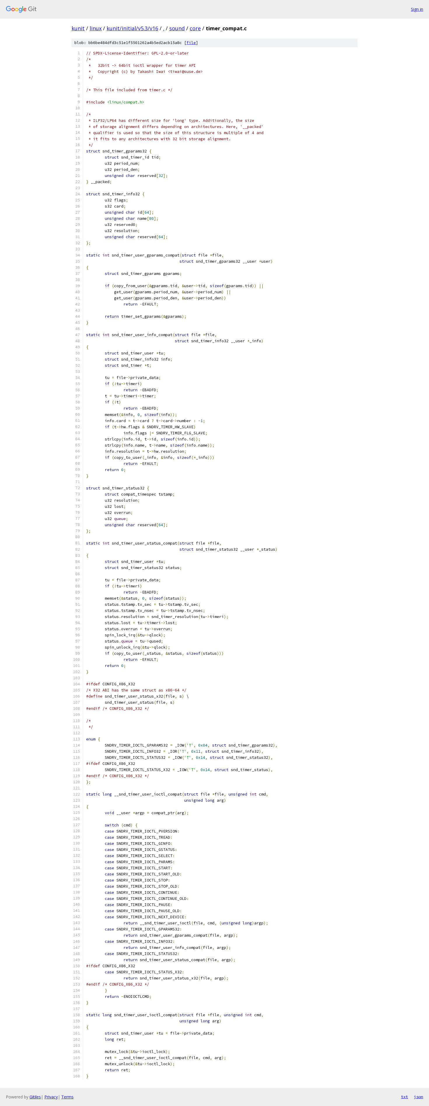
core (195, 28)
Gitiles (35, 1097)
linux (96, 28)
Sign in (417, 9)
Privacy (51, 1097)
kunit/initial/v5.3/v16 (132, 28)
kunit (78, 28)
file (191, 42)
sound (177, 28)
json (418, 1096)
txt (404, 1096)
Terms (67, 1097)
